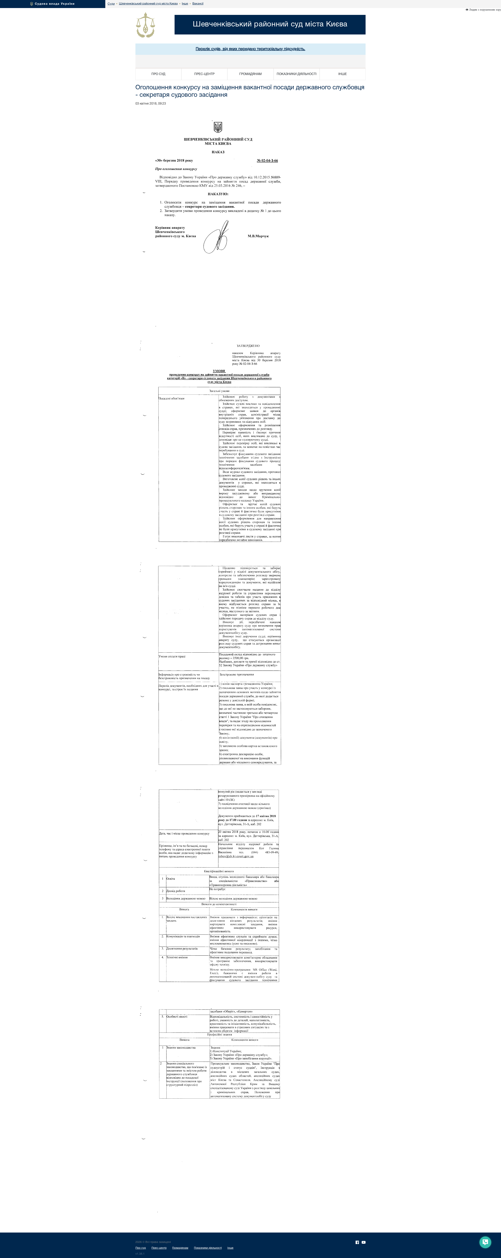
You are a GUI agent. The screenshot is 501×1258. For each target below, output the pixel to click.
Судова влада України (55, 4)
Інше (230, 1248)
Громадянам (180, 1248)
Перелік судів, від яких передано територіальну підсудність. (250, 49)
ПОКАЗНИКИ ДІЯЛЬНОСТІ (296, 74)
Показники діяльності (208, 1248)
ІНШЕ (342, 74)
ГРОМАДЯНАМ (250, 74)
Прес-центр (159, 1248)
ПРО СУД (158, 74)
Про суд (140, 1248)
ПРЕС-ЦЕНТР (204, 74)
